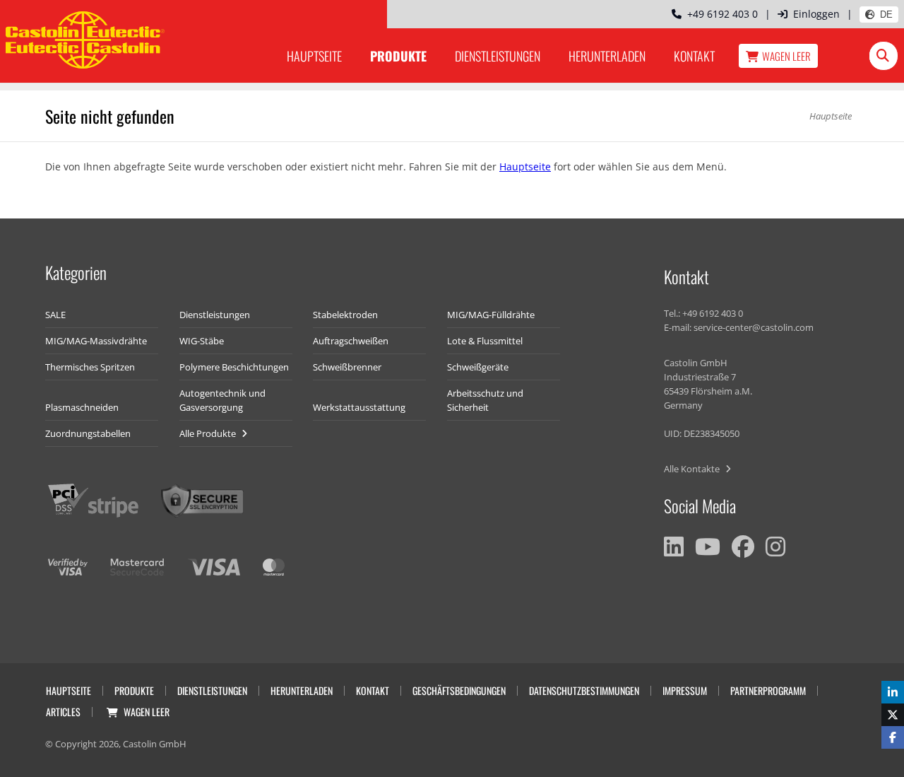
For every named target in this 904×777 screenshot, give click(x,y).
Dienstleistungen (497, 56)
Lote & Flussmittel (485, 340)
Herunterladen (607, 56)
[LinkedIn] (674, 546)
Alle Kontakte (693, 468)
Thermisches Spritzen (90, 367)
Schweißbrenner (347, 367)
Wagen (786, 56)
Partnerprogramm (768, 690)
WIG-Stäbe (201, 340)
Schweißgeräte (478, 367)
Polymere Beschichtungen (234, 367)
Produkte (398, 56)
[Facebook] (743, 546)
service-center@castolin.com (754, 327)
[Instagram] (775, 546)
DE (886, 14)
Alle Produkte (208, 433)
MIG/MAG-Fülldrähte (491, 314)
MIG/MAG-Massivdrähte (96, 340)
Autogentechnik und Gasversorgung (222, 400)
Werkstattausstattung (359, 407)
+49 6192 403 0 (720, 14)
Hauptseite (314, 56)
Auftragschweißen (350, 340)
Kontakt (694, 56)
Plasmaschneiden (82, 407)
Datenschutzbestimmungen (584, 690)
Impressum (684, 690)
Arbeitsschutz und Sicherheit (485, 400)
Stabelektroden (345, 314)
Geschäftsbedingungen (459, 690)
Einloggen (816, 14)
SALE (55, 314)
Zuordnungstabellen (88, 433)
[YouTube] (707, 546)
